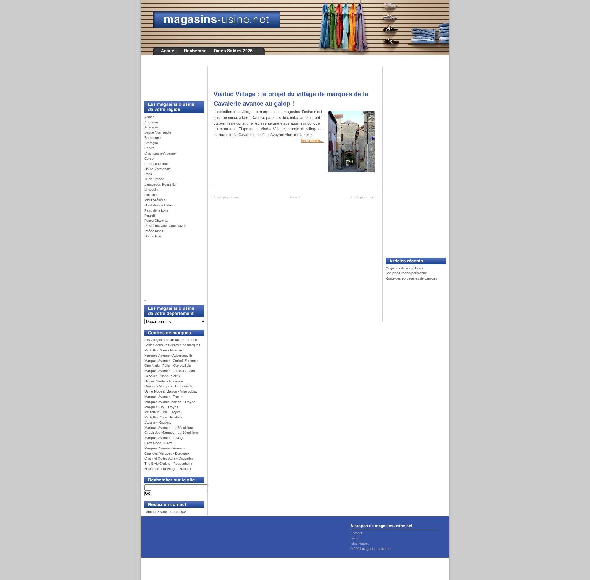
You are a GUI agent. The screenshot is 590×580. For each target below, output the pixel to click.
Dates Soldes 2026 (233, 50)
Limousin (151, 189)
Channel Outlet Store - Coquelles (168, 458)
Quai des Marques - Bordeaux (167, 453)
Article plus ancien (363, 197)
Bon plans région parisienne (406, 273)
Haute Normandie (157, 169)
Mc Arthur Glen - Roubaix (163, 417)
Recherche (195, 50)
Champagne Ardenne (160, 153)
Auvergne (151, 127)
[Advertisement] (172, 80)
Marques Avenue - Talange (164, 438)
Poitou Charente (156, 220)
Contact (356, 533)
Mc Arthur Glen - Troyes (162, 412)
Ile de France (154, 179)
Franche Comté (156, 164)
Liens (354, 538)
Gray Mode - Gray (158, 443)
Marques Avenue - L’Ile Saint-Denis (170, 371)
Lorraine (150, 195)
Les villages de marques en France (170, 340)
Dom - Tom (152, 236)
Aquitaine (151, 122)
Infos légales (359, 543)
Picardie (150, 216)
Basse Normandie (157, 132)
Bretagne (151, 143)
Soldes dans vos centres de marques (172, 345)
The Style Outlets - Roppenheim (168, 463)
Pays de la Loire (156, 210)
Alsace (149, 117)
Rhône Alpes (153, 231)
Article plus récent (226, 197)
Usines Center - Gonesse (163, 381)
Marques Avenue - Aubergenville (168, 355)
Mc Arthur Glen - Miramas (163, 350)
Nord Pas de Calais (158, 205)
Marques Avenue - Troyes (163, 396)
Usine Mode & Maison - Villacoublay (171, 391)
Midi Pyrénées (155, 200)
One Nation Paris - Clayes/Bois (167, 365)
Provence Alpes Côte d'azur (165, 226)
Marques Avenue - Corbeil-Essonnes (171, 360)
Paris (148, 174)
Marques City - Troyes (161, 407)
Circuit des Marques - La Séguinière (171, 432)
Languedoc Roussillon (160, 184)
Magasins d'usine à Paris (404, 268)
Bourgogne (152, 137)
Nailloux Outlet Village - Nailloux (167, 469)
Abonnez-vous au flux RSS (165, 512)
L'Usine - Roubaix (157, 422)
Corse (149, 158)
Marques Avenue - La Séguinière (168, 427)
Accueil (169, 50)
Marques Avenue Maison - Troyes (169, 402)
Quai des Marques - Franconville (168, 386)
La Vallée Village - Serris (162, 376)
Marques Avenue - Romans (164, 448)
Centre (149, 148)
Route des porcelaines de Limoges (411, 278)
